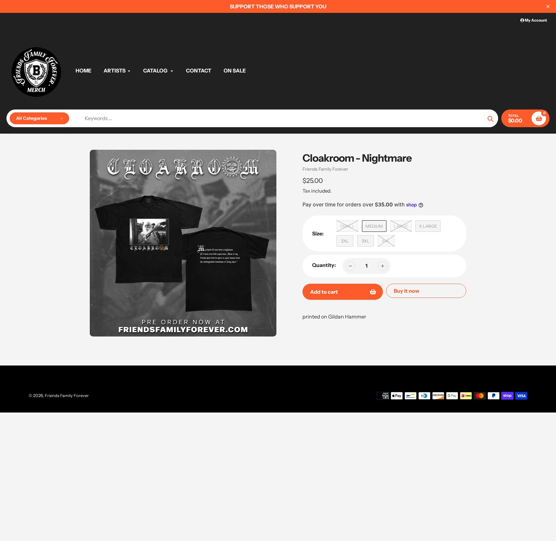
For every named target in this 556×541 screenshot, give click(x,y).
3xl (365, 240)
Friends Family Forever (325, 169)
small (347, 226)
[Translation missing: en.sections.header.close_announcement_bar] (548, 6)
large (401, 226)
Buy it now (406, 291)
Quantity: (324, 265)
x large (428, 226)
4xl (386, 240)
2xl (345, 240)
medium (374, 226)
